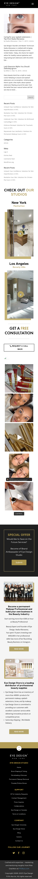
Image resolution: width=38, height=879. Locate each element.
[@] (10, 359)
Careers (19, 837)
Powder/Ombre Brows (19, 783)
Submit (19, 562)
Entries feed (8, 155)
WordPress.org (9, 162)
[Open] (19, 378)
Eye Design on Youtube (19, 810)
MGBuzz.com (24, 869)
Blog (19, 833)
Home (19, 767)
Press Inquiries (19, 802)
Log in (6, 152)
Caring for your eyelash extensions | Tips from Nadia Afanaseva (18, 38)
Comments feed (9, 159)
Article (31, 41)
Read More (19, 649)
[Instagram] (30, 390)
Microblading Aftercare (19, 775)
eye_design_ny (19, 366)
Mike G (8, 71)
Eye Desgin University (19, 825)
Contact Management (19, 798)
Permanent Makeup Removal (19, 779)
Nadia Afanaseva (11, 41)
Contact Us (19, 841)
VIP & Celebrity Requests (19, 794)
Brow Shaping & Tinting (19, 771)
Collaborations (19, 806)
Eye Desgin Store (19, 829)
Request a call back (20, 347)
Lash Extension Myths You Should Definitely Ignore (16, 67)
